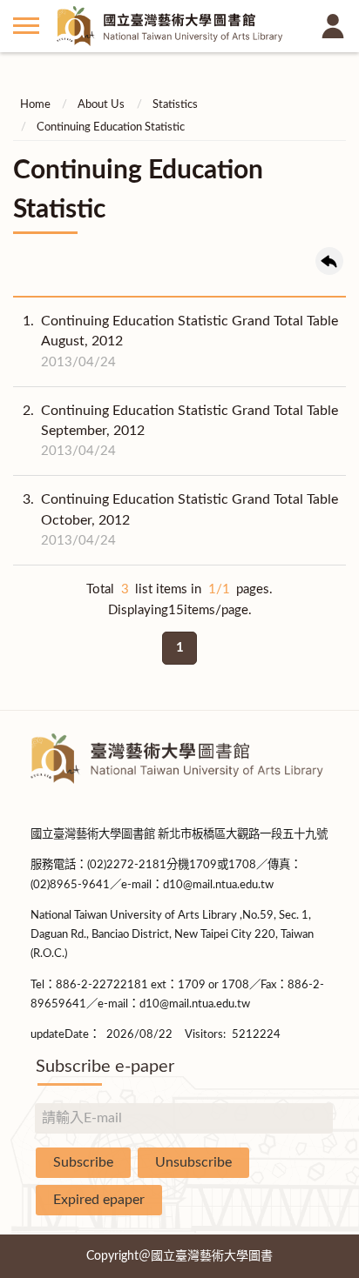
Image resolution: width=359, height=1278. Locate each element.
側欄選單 (26, 26)
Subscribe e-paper (105, 1066)
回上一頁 (329, 261)
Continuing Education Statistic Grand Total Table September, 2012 (180, 431)
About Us (101, 104)
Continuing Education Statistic (111, 127)
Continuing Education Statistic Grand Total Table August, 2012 (180, 341)
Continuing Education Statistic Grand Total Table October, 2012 (180, 519)
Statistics (175, 104)
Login (333, 26)
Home (35, 104)
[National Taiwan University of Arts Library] (179, 25)
